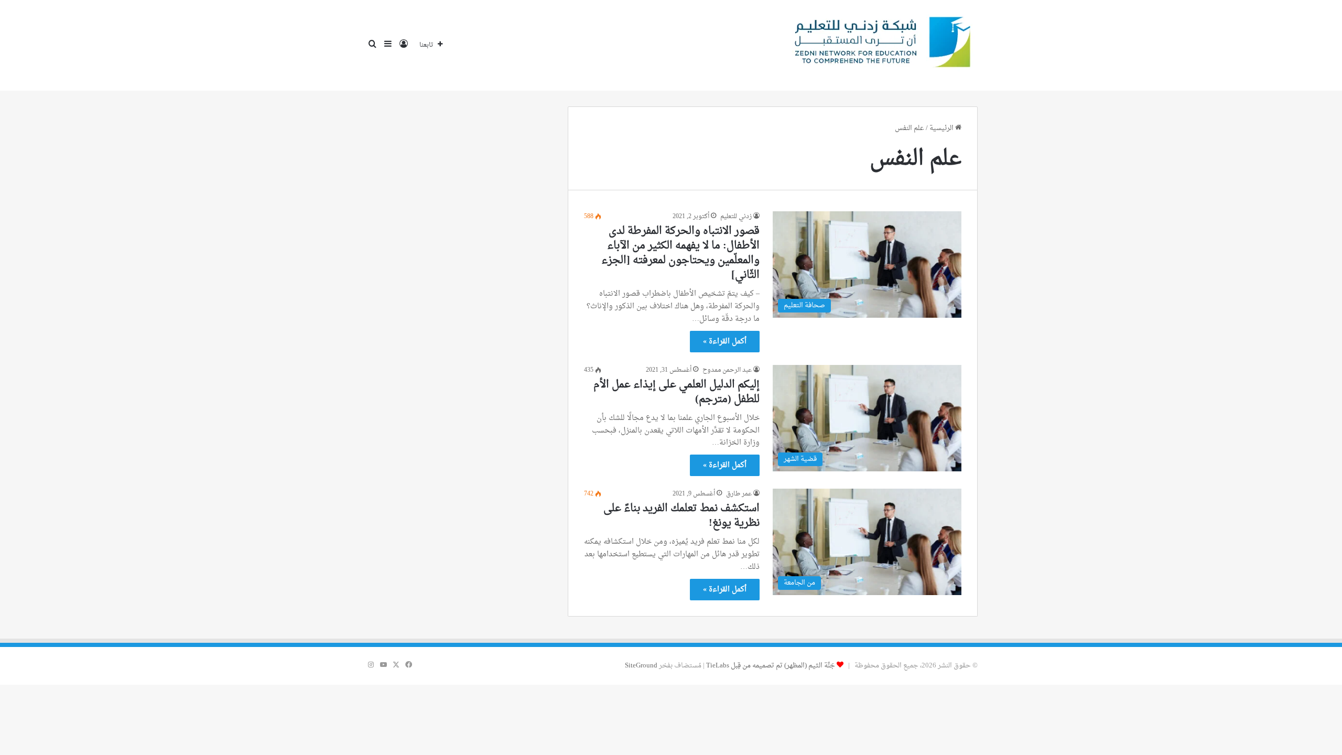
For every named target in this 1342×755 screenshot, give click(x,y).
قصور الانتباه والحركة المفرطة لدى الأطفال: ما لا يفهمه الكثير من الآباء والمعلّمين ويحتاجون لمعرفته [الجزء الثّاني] (680, 253)
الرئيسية (942, 128)
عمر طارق (739, 494)
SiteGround (641, 665)
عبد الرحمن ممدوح (727, 370)
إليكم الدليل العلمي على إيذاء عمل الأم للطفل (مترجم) (676, 392)
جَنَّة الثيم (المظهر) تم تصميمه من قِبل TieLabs (770, 665)
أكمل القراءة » (724, 342)
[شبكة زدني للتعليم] (879, 45)
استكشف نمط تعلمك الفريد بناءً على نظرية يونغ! (681, 516)
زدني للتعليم (736, 216)
